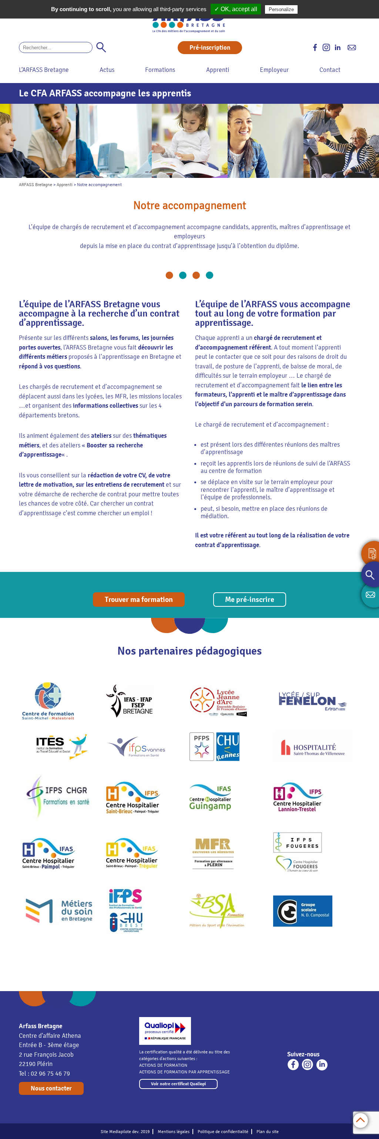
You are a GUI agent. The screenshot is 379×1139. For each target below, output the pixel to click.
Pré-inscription (210, 48)
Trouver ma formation (139, 599)
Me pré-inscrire (249, 599)
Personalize (281, 9)
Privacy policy (317, 9)
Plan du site (267, 1131)
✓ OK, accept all (235, 9)
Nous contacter (51, 1088)
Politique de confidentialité (223, 1131)
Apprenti (65, 184)
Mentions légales (174, 1131)
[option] (38, 141)
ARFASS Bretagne (35, 184)
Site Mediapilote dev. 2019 (125, 1131)
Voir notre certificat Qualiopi (178, 1084)
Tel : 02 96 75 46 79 (44, 1073)
